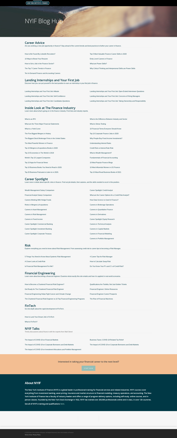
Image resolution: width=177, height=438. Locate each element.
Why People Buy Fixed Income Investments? (106, 138)
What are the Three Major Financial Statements (42, 124)
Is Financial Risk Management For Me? (39, 266)
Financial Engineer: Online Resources (104, 289)
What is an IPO (30, 119)
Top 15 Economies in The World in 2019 (39, 153)
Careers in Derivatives (98, 214)
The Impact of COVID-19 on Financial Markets (41, 340)
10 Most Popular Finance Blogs (101, 162)
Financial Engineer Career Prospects (103, 294)
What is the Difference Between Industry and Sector (108, 119)
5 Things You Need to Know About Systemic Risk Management (47, 257)
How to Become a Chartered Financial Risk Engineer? (44, 284)
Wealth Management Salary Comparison (39, 190)
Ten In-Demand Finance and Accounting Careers (42, 73)
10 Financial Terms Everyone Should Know (105, 129)
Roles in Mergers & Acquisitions (36, 205)
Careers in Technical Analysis (100, 224)
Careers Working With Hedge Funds (38, 200)
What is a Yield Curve (32, 129)
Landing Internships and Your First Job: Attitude (42, 91)
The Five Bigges (31, 133)
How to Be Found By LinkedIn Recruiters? (40, 54)
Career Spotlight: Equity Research (102, 219)
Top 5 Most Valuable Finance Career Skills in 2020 (108, 54)
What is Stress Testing (98, 124)
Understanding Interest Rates (100, 143)
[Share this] (67, 419)
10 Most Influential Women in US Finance (105, 167)
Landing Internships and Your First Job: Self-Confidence (45, 96)
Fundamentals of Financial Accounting (104, 158)
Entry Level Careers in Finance (101, 59)
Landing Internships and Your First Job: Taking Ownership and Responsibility (118, 101)
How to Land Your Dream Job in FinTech (39, 317)
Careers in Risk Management (35, 214)
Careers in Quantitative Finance (101, 209)
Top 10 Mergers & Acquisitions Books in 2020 (41, 148)
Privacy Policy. (37, 435)
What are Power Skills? (98, 64)
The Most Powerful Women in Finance (39, 143)
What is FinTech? (31, 322)
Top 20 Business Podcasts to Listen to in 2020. (42, 172)
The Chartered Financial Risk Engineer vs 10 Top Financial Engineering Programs (55, 299)
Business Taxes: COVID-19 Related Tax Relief (107, 340)
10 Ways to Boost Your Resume (36, 59)
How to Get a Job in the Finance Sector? (39, 64)
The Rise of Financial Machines (101, 299)
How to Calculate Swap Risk (100, 261)
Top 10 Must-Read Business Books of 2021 (105, 172)
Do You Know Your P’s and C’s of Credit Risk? (107, 266)
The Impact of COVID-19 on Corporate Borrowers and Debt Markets (49, 345)
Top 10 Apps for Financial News (36, 162)
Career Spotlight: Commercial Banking (39, 224)
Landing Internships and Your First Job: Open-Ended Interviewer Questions (117, 91)
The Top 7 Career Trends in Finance (38, 68)
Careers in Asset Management (36, 209)
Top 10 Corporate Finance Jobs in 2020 (104, 133)
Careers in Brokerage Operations (102, 205)
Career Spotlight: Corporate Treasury (38, 234)
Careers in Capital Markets (99, 229)
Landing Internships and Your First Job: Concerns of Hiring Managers (115, 96)
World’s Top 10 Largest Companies (37, 158)
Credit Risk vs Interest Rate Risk (101, 148)
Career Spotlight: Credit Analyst (101, 190)
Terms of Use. (28, 435)
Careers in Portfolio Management (102, 238)
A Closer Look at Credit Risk (35, 261)
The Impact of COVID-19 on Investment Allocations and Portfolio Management (53, 349)
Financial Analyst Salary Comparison (38, 195)
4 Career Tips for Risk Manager (101, 257)
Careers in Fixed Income (34, 219)
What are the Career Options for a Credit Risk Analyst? (109, 195)
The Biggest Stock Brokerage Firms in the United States (45, 138)
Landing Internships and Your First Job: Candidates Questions (47, 101)
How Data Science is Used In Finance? (104, 200)
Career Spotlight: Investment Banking (38, 229)
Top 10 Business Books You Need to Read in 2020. (43, 167)
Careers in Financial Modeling (101, 234)
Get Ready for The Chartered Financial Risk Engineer (44, 289)
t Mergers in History (44, 133)
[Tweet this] (88, 419)
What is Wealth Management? (101, 153)
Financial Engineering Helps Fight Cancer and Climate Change (48, 294)
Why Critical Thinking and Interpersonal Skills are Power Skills (112, 68)
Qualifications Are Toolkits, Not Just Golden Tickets (108, 284)
